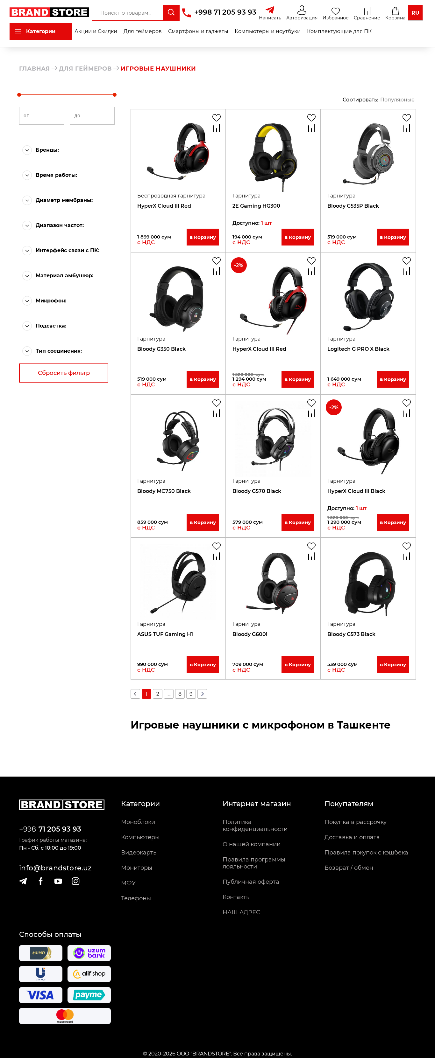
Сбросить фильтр (64, 373)
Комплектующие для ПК (339, 31)
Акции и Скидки (96, 31)
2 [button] (157, 694)
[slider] (19, 95)
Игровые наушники (158, 68)
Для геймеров (143, 31)
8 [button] (180, 694)
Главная (34, 68)
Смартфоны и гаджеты (198, 31)
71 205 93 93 (60, 829)
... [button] (169, 694)
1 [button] (146, 694)
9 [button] (191, 694)
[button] (71, 150)
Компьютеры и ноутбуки (268, 31)
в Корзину (203, 237)
